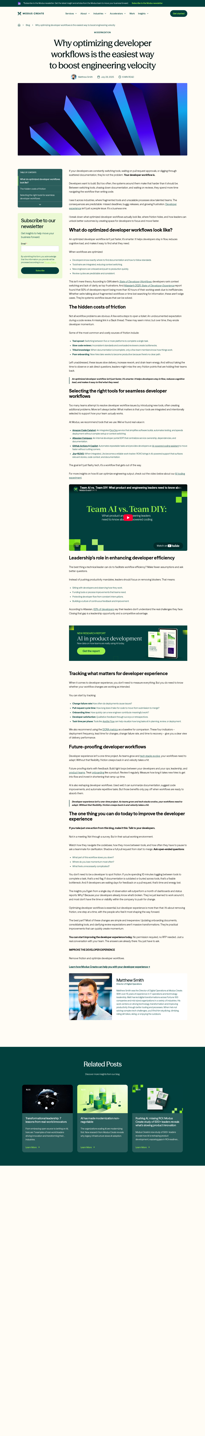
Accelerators (116, 13)
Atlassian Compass (82, 438)
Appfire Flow (108, 721)
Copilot (94, 445)
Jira (74, 453)
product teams (77, 772)
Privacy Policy (50, 262)
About (83, 13)
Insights (141, 13)
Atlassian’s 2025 (149, 285)
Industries (98, 13)
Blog (28, 25)
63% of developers (103, 609)
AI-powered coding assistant (165, 445)
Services (69, 13)
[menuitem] (40, 181)
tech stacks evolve (150, 756)
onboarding (98, 772)
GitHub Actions (80, 445)
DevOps (114, 430)
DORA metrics (110, 729)
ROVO (81, 453)
